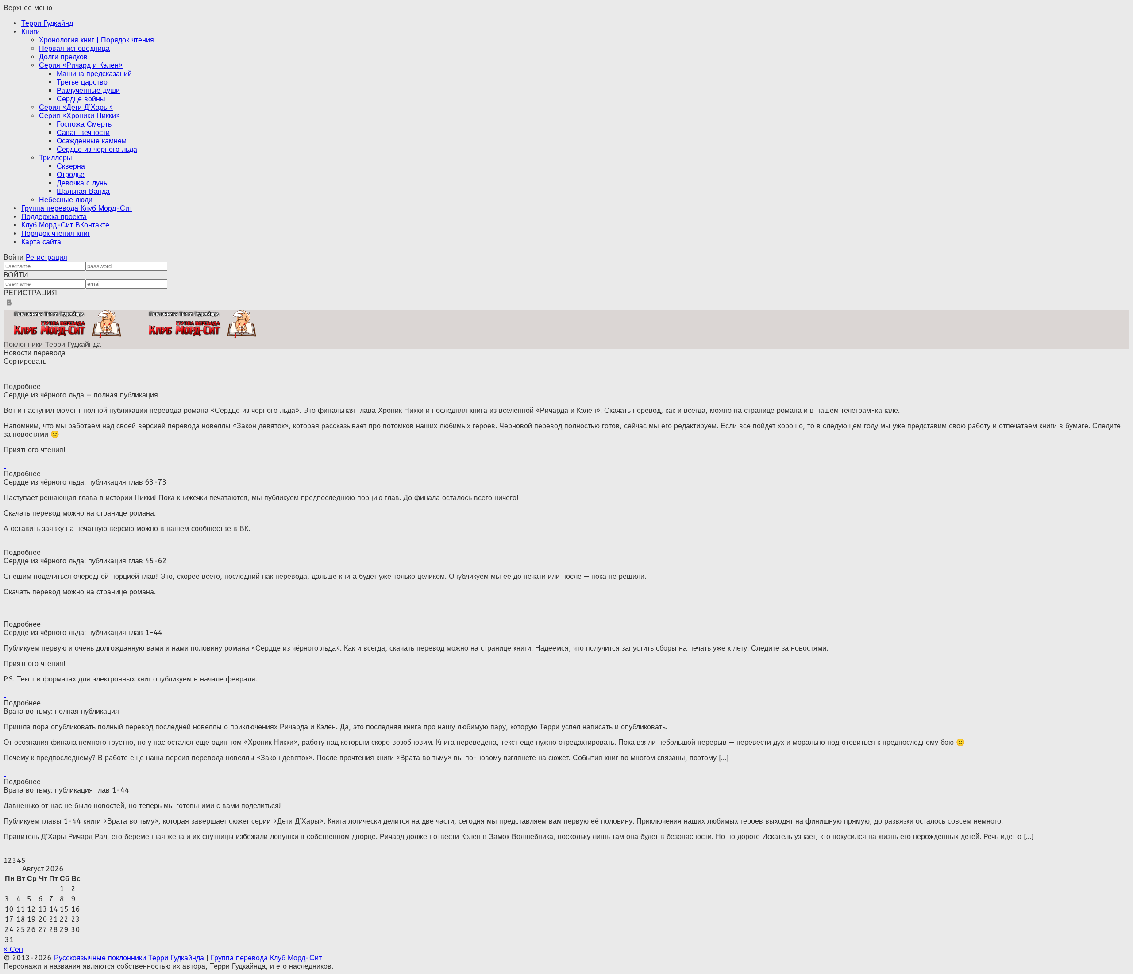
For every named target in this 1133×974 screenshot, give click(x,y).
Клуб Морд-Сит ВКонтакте (65, 225)
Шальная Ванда (83, 191)
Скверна (71, 166)
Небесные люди (65, 200)
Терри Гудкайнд (47, 23)
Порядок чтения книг (55, 233)
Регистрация (46, 257)
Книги (30, 31)
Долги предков (63, 57)
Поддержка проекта (54, 216)
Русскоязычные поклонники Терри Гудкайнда (129, 958)
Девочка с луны (83, 183)
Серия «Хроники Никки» (79, 116)
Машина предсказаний (94, 73)
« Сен (13, 949)
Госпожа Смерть (84, 124)
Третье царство (82, 82)
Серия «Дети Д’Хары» (76, 107)
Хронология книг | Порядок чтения (96, 40)
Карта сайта (41, 242)
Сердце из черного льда (97, 149)
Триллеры (55, 158)
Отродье (71, 174)
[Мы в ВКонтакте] (9, 305)
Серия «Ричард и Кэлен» (81, 65)
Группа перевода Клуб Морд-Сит (76, 208)
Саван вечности (83, 132)
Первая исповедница (74, 48)
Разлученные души (88, 90)
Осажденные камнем (92, 141)
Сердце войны (81, 99)
